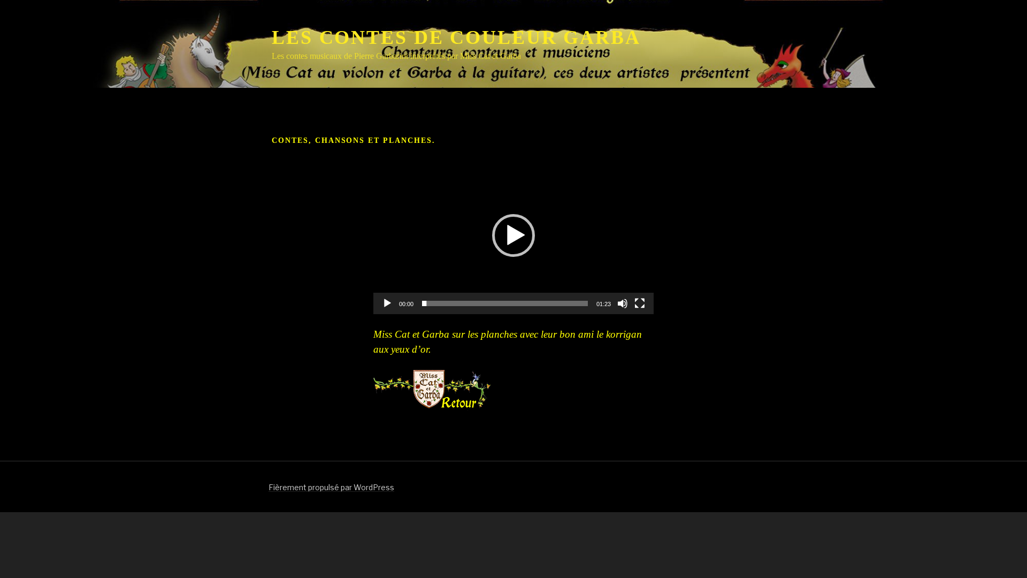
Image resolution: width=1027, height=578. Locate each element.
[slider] (505, 303)
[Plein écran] (639, 303)
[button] (513, 235)
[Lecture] (387, 303)
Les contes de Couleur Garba (456, 37)
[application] (513, 235)
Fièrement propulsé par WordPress (331, 487)
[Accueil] (432, 390)
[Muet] (622, 303)
